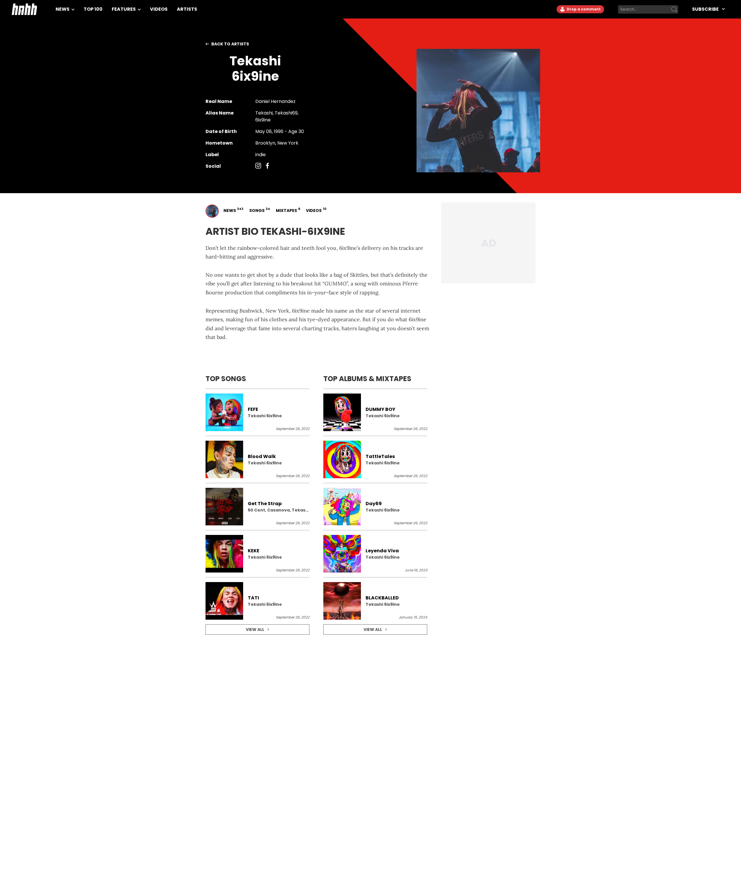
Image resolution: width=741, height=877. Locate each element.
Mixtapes (287, 210)
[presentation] (257, 412)
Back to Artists (230, 44)
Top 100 (93, 9)
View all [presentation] (255, 629)
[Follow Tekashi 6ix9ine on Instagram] (258, 166)
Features (124, 9)
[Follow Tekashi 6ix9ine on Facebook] (267, 166)
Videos (159, 9)
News (63, 9)
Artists (187, 9)
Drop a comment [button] (583, 9)
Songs (259, 210)
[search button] (674, 9)
